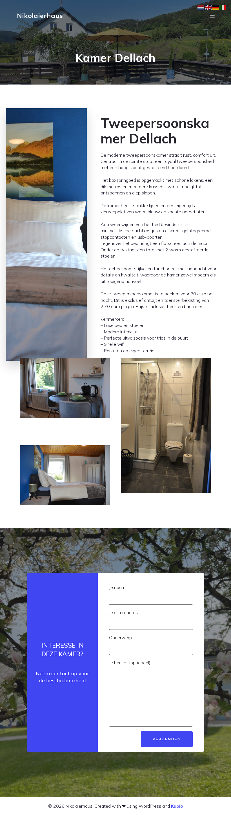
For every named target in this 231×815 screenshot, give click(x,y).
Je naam (117, 587)
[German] (215, 7)
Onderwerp (120, 637)
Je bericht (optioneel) (129, 662)
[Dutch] (201, 7)
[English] (208, 7)
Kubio (177, 806)
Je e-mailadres (123, 612)
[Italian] (223, 7)
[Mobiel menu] (212, 15)
